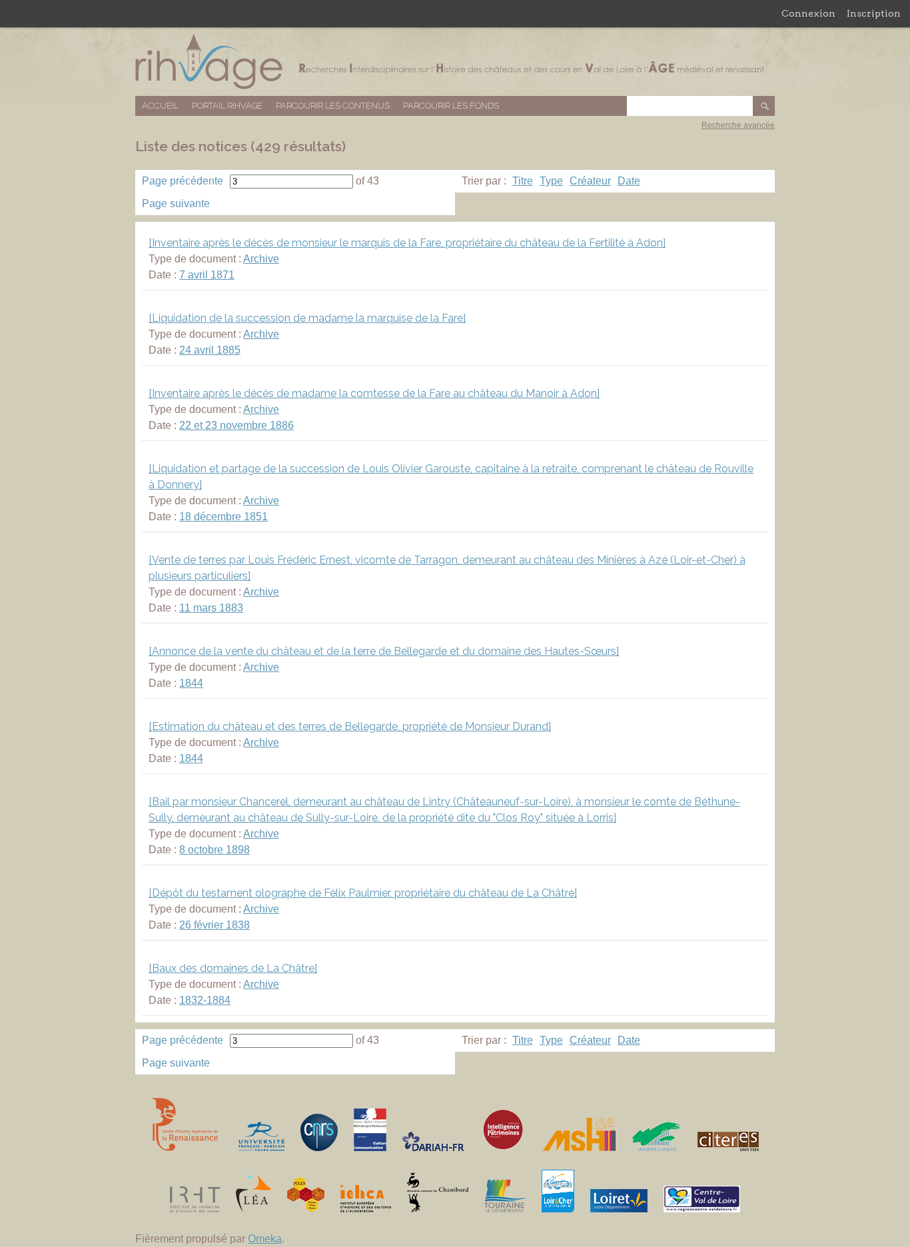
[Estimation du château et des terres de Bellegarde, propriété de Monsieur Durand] (350, 726)
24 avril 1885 (209, 350)
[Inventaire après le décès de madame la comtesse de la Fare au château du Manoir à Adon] (374, 393)
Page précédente (182, 181)
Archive (261, 258)
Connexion (808, 13)
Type (551, 181)
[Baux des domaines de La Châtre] (233, 968)
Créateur (590, 181)
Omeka (265, 1238)
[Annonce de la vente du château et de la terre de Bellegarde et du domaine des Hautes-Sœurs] (384, 651)
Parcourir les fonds (451, 106)
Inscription (874, 13)
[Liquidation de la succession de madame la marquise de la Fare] (307, 318)
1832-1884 (204, 1000)
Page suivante (176, 203)
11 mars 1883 (211, 608)
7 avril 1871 (206, 274)
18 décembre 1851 (223, 516)
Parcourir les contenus (333, 106)
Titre (522, 181)
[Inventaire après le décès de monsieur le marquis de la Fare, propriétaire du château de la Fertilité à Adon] (407, 242)
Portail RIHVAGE (227, 106)
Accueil (160, 106)
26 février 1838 (214, 925)
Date (629, 181)
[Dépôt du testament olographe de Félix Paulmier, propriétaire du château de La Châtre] (363, 893)
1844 (191, 683)
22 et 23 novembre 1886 (236, 425)
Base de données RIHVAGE (455, 61)
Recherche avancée (738, 125)
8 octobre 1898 (214, 849)
